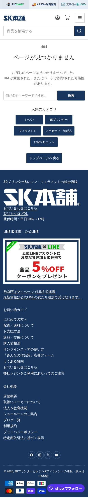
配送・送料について (18, 325)
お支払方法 (11, 331)
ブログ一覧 (11, 420)
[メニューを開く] (80, 18)
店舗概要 (10, 396)
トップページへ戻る (44, 158)
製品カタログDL (15, 214)
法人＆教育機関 (15, 408)
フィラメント (27, 131)
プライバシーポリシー (20, 432)
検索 (71, 96)
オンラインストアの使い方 (23, 349)
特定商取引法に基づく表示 (23, 438)
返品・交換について (18, 337)
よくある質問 (13, 361)
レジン (29, 119)
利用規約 (10, 426)
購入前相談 (11, 343)
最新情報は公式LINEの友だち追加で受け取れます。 (42, 297)
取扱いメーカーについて (22, 402)
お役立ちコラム (44, 142)
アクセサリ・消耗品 (59, 131)
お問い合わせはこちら (20, 208)
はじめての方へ (15, 319)
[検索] (79, 31)
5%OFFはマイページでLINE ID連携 (29, 292)
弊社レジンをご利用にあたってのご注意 (33, 373)
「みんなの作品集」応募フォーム (28, 355)
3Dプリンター (59, 119)
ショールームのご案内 (20, 414)
